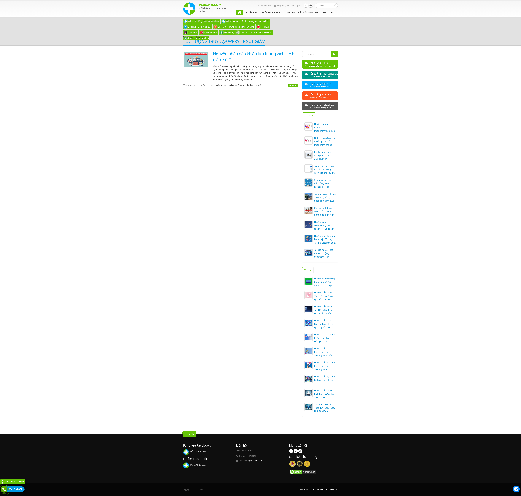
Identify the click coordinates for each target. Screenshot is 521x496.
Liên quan (309, 115)
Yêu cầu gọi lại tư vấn (14, 482)
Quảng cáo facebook (319, 489)
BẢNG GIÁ (290, 12)
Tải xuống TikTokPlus (322, 106)
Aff (324, 12)
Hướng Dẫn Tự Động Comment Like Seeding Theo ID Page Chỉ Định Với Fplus (325, 369)
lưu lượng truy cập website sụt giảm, (220, 85)
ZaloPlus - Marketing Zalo (199, 27)
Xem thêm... (292, 85)
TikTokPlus (193, 32)
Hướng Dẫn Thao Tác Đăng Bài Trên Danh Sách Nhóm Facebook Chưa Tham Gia (323, 313)
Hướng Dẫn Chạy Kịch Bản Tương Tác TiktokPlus (324, 394)
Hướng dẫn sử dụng (272, 12)
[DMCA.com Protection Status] (302, 471)
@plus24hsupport (293, 5)
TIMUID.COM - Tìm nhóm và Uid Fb (256, 32)
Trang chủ (187, 37)
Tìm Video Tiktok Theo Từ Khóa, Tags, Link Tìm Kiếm (324, 408)
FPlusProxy (229, 32)
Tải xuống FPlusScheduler (324, 75)
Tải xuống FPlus (320, 64)
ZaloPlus (333, 489)
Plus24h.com (303, 489)
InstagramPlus (211, 32)
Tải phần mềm (251, 12)
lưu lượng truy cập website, (258, 85)
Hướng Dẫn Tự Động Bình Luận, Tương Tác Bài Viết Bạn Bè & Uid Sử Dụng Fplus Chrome (325, 242)
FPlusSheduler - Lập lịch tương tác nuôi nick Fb (247, 21)
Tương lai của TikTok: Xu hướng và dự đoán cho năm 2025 (325, 197)
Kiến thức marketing (308, 12)
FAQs (332, 12)
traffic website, (241, 85)
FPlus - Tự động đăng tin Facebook (204, 21)
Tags (198, 37)
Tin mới (307, 270)
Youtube (311, 5)
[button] (516, 489)
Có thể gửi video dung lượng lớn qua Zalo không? (324, 155)
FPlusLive (265, 27)
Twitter (296, 451)
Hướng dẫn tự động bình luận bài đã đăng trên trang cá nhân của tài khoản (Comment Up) (324, 285)
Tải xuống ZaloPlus (320, 85)
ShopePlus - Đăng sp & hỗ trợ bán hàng (236, 27)
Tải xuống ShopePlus (322, 95)
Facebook (306, 5)
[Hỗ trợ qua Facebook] (516, 489)
